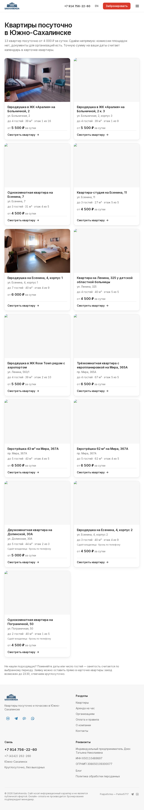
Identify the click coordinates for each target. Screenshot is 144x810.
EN (96, 6)
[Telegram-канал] (16, 718)
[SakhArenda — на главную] (12, 6)
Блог (79, 770)
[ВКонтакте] (7, 718)
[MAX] (24, 718)
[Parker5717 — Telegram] (132, 794)
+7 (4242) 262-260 (17, 756)
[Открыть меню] (137, 6)
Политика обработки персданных (98, 776)
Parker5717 (122, 794)
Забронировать (117, 6)
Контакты (82, 730)
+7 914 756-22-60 (77, 6)
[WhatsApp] (32, 718)
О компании (83, 725)
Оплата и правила (87, 719)
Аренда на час (85, 708)
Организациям (85, 713)
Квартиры (82, 702)
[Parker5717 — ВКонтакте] (137, 794)
